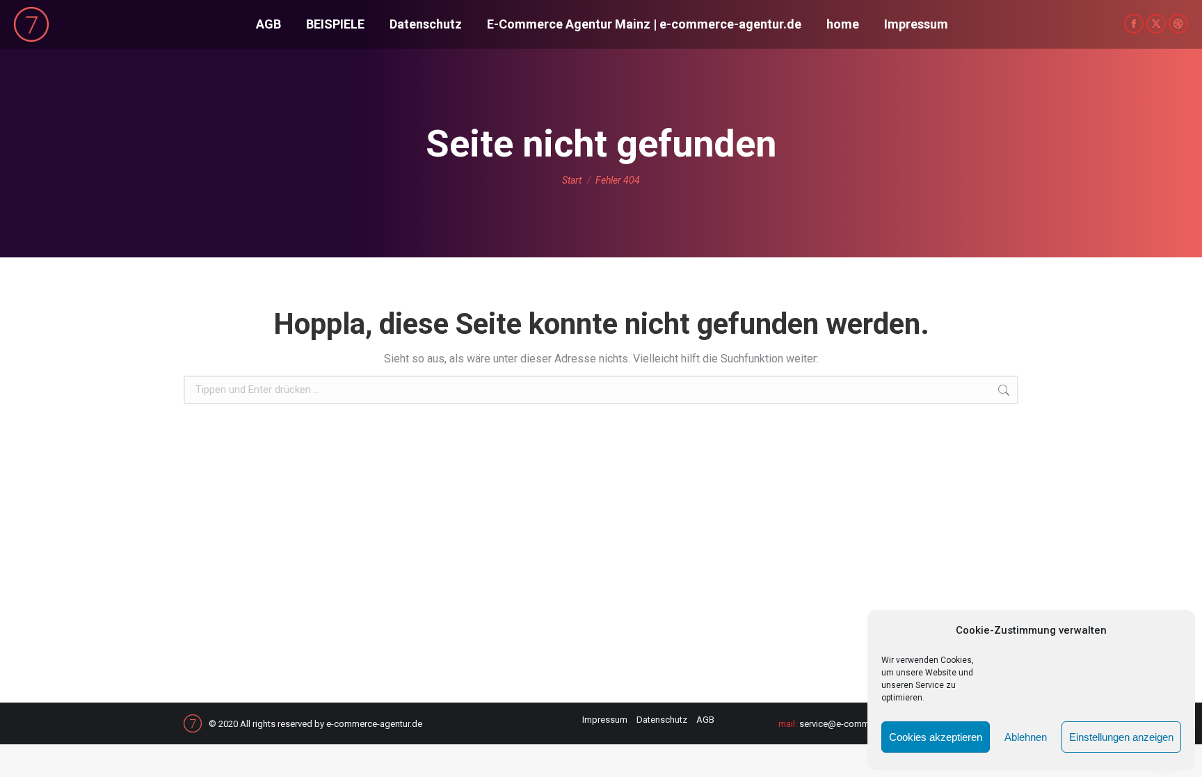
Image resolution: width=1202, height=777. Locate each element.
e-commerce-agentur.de (374, 724)
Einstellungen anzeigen (1121, 737)
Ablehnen (1025, 737)
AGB (705, 719)
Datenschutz (661, 719)
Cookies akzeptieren (935, 737)
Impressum (604, 719)
